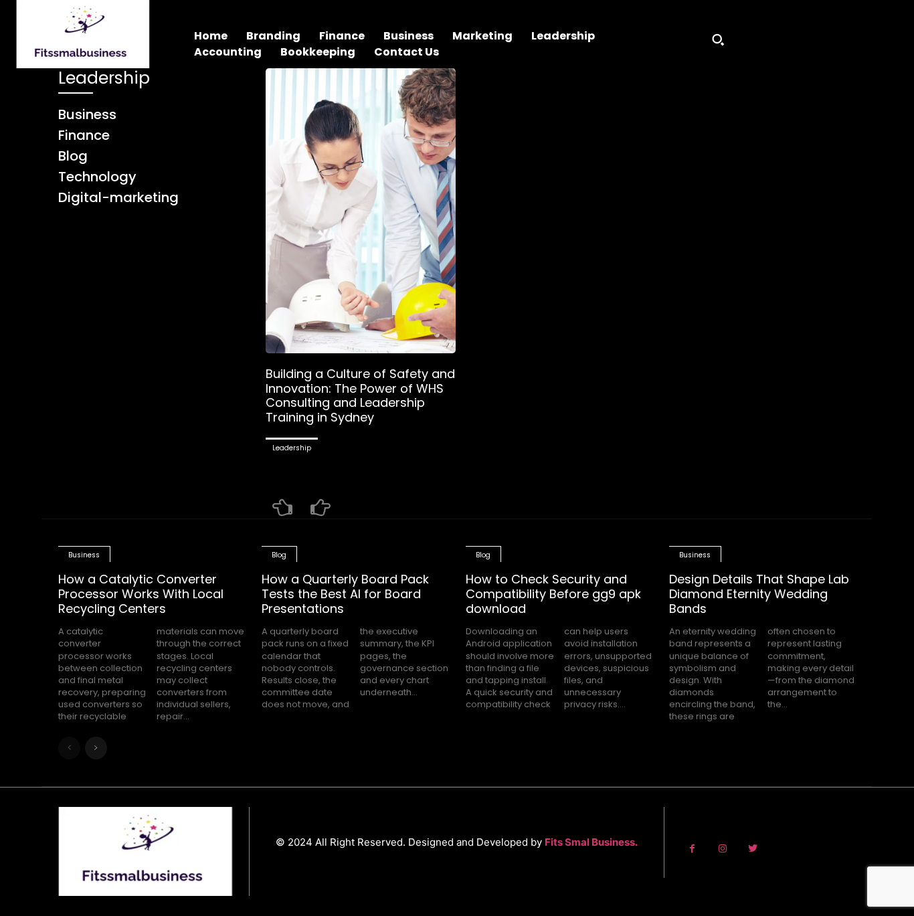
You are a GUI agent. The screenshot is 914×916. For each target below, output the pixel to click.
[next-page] (96, 748)
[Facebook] (692, 848)
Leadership (291, 448)
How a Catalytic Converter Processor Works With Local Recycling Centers (140, 593)
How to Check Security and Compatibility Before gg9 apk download (553, 593)
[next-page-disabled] (320, 508)
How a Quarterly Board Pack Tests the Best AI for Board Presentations (345, 593)
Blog (279, 555)
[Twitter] (752, 848)
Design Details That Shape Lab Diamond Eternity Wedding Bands (759, 593)
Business (84, 555)
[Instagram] (722, 848)
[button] (718, 39)
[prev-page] (282, 508)
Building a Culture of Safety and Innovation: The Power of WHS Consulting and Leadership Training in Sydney (360, 395)
